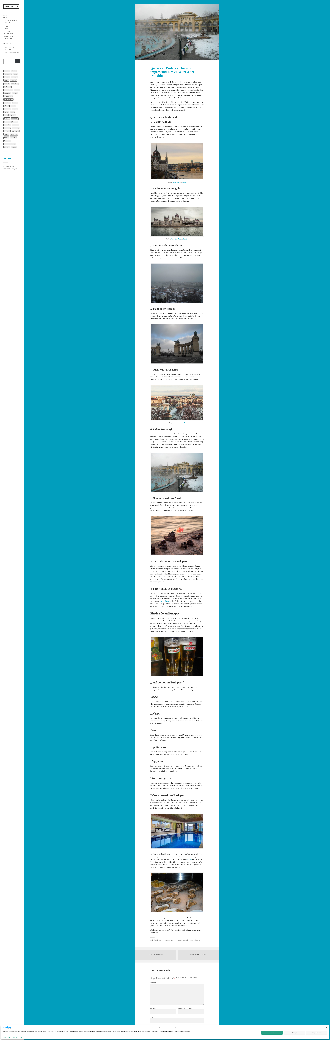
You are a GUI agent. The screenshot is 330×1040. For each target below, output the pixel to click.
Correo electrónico (186, 1008)
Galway (6, 105)
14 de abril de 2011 (155, 940)
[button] (326, 1028)
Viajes (5, 17)
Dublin (17, 90)
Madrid (6, 118)
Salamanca (14, 134)
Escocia (15, 93)
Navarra (14, 121)
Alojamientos (8, 33)
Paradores (16, 125)
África (7, 31)
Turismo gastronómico (9, 144)
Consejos (8, 49)
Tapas (7, 41)
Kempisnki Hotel (195, 940)
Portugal (7, 131)
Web (151, 1017)
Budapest (179, 940)
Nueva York (7, 125)
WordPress (13, 168)
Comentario (155, 982)
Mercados (8, 38)
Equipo (5, 15)
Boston (6, 80)
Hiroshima (7, 109)
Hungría (185, 940)
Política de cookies (7, 1037)
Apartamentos (8, 74)
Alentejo (14, 71)
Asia (6, 28)
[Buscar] (17, 61)
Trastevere (7, 140)
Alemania (6, 71)
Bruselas (13, 80)
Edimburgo (7, 93)
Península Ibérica (11, 20)
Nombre (153, 1008)
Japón (12, 112)
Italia (6, 112)
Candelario (14, 83)
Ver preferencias (317, 1033)
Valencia (6, 147)
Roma (6, 134)
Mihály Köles (176, 182)
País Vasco (16, 128)
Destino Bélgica (8, 90)
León (6, 115)
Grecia (13, 105)
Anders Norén (11, 170)
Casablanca (7, 86)
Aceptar (272, 1033)
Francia (14, 102)
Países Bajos (7, 128)
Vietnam (14, 147)
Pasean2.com (11, 6)
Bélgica (6, 83)
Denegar (294, 1033)
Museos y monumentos (9, 46)
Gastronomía (8, 36)
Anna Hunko (176, 423)
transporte (14, 137)
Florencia (7, 102)
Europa (7, 22)
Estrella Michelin (8, 99)
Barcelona (14, 77)
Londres (12, 115)
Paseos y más (7, 43)
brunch (189, 859)
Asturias (6, 77)
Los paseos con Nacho (12, 52)
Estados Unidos (8, 96)
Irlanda (14, 109)
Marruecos (14, 118)
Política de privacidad (17, 1037)
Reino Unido (15, 131)
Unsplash (184, 182)
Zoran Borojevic (176, 239)
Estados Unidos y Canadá (11, 25)
